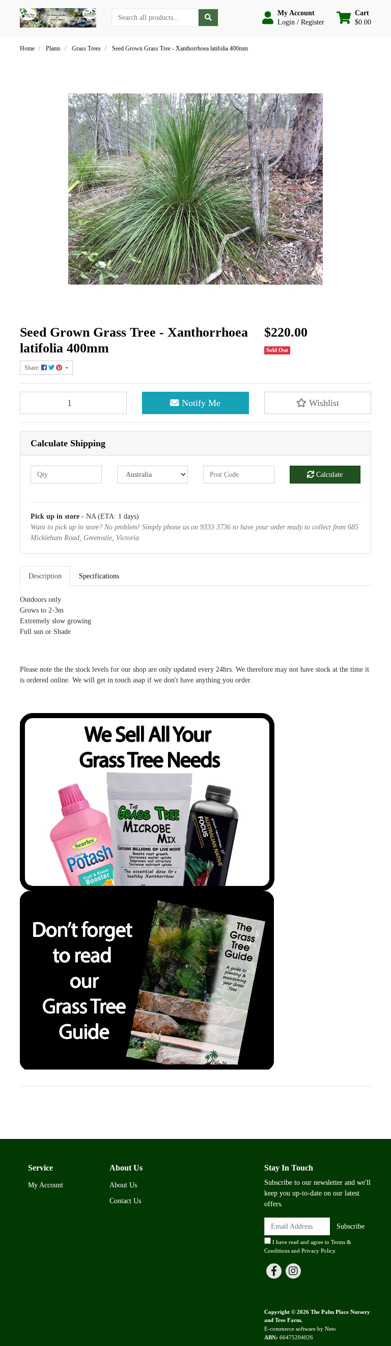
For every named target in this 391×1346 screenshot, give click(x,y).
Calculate (328, 474)
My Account (45, 1185)
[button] (293, 18)
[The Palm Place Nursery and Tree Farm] (58, 17)
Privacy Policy (318, 1251)
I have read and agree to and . (307, 1246)
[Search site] (208, 18)
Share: (32, 367)
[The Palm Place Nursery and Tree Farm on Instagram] (293, 1271)
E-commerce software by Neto (300, 1329)
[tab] (45, 576)
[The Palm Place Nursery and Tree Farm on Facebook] (274, 1271)
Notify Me (199, 403)
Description (45, 576)
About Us (123, 1185)
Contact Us (125, 1201)
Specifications (99, 576)
